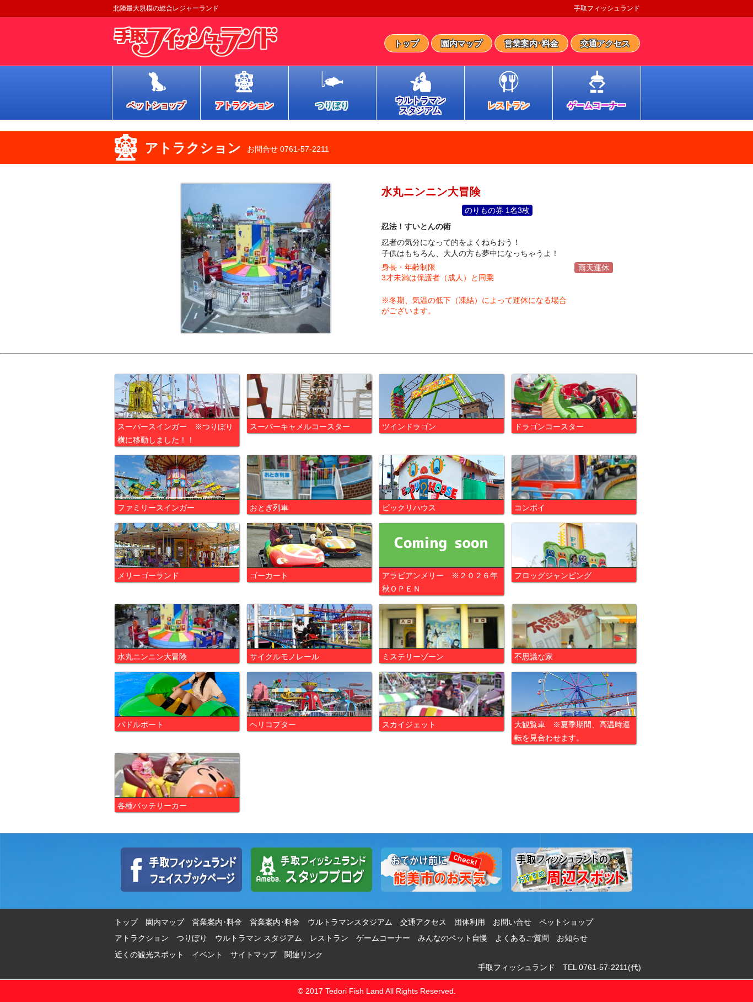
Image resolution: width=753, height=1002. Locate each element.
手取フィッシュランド (607, 8)
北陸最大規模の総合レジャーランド (166, 8)
